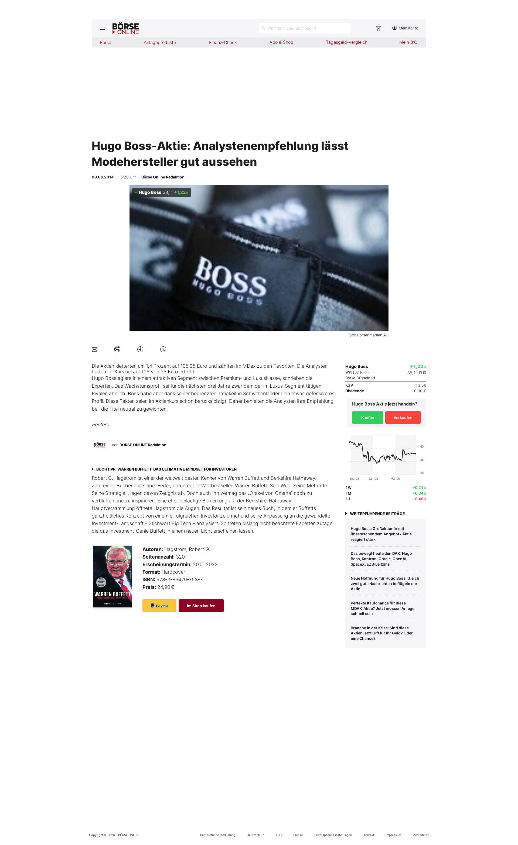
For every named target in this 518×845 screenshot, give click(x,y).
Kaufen (367, 417)
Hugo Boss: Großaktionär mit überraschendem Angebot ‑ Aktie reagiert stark (381, 533)
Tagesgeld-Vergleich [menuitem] (346, 42)
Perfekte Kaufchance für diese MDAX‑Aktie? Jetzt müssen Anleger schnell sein (383, 608)
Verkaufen (403, 417)
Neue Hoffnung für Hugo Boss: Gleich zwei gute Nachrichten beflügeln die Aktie (385, 583)
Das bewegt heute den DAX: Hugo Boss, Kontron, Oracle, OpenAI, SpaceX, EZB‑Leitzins (381, 558)
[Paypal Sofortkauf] (159, 605)
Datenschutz (255, 835)
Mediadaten (421, 835)
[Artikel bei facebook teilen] (140, 349)
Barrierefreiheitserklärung (217, 835)
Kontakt (368, 835)
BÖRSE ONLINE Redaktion (143, 444)
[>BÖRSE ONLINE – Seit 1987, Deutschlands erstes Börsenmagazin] (126, 28)
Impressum (393, 835)
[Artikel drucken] (117, 349)
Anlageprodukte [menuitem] (160, 42)
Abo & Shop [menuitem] (281, 42)
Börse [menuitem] (105, 42)
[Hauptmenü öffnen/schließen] (102, 28)
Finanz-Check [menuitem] (223, 42)
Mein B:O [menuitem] (408, 42)
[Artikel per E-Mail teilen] (94, 349)
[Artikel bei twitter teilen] (163, 349)
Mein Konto (408, 28)
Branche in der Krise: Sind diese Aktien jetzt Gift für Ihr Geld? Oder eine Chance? (382, 633)
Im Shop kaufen (201, 605)
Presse (298, 835)
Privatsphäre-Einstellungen (333, 835)
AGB (279, 835)
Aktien (107, 366)
